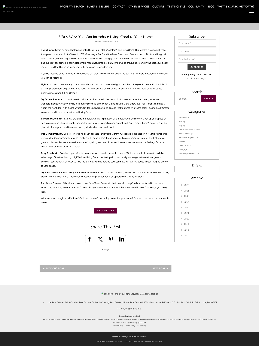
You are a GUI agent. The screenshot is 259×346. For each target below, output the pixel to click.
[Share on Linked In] (122, 239)
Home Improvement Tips (189, 153)
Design (106, 249)
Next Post (159, 268)
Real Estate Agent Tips (188, 137)
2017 (186, 235)
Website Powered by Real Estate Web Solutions (129, 337)
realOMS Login (156, 341)
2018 (186, 229)
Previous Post (54, 268)
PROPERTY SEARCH (72, 6)
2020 (186, 218)
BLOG (210, 6)
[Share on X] (100, 239)
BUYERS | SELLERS (98, 6)
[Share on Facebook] (89, 239)
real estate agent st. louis (189, 129)
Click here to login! (197, 78)
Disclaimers (145, 341)
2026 (186, 185)
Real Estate (184, 117)
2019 (186, 224)
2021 (186, 213)
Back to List (105, 210)
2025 (186, 190)
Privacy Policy (118, 326)
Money (182, 141)
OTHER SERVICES (138, 6)
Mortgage (183, 149)
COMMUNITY (196, 6)
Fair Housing (141, 326)
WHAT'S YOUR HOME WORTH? (235, 6)
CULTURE (158, 6)
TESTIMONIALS (176, 6)
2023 (186, 201)
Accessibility (130, 326)
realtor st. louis (185, 145)
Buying (182, 125)
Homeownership (185, 133)
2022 (186, 207)
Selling (182, 121)
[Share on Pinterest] (111, 239)
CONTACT (119, 6)
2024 (186, 196)
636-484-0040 (133, 308)
